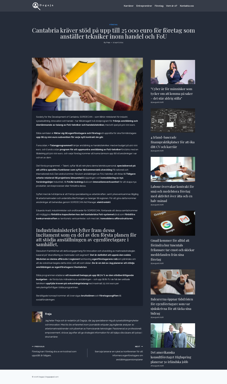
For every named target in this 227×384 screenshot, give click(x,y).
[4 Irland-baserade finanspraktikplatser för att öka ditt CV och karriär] (173, 120)
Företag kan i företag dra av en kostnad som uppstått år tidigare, (54, 351)
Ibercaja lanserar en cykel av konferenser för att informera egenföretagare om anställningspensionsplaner (119, 353)
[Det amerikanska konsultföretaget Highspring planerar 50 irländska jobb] (173, 335)
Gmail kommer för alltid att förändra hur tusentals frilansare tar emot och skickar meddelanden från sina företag (173, 249)
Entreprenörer (144, 5)
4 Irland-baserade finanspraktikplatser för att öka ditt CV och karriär (173, 142)
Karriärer (129, 5)
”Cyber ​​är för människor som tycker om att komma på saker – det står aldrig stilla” (172, 93)
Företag (159, 5)
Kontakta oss (187, 5)
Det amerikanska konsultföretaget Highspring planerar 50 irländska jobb (171, 357)
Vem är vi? (171, 5)
